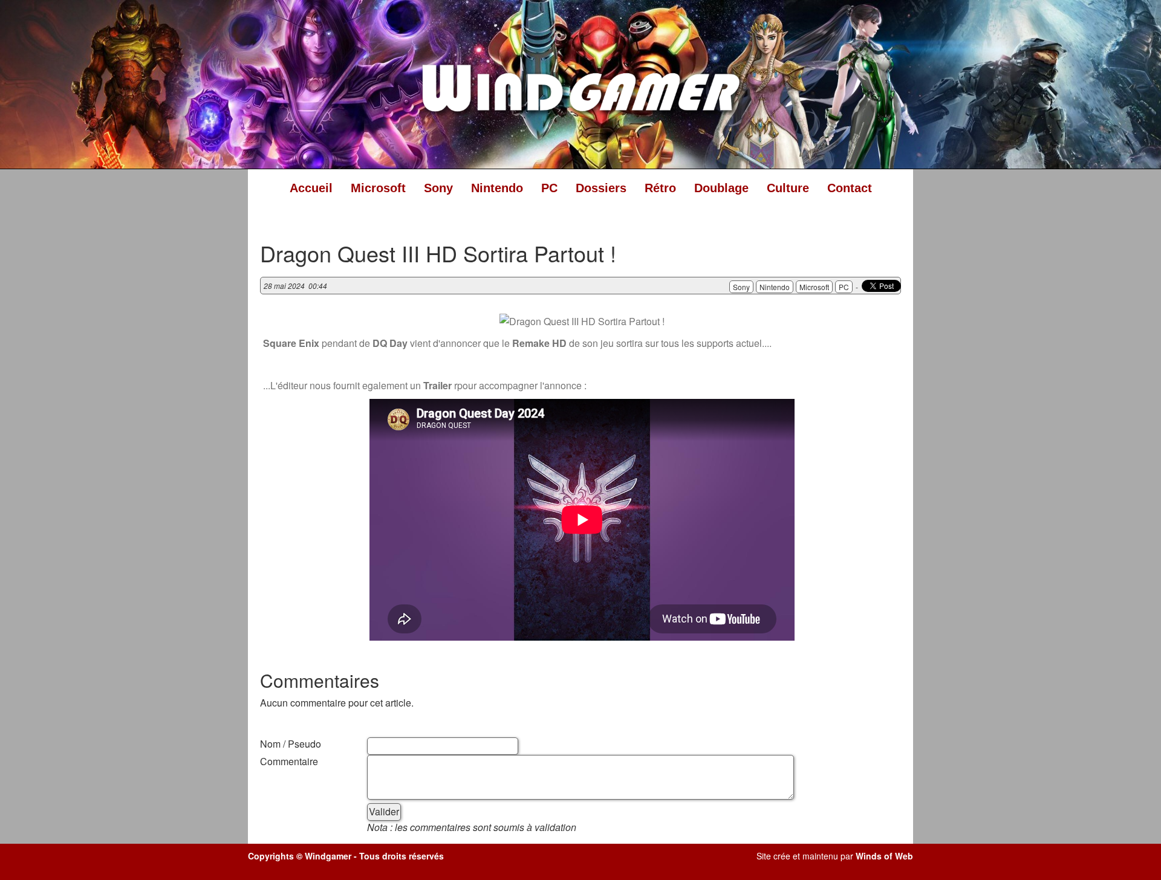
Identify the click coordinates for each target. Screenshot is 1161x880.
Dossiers (601, 188)
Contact (849, 188)
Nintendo (497, 188)
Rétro (660, 188)
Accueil (311, 188)
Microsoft (378, 188)
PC (549, 188)
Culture (788, 188)
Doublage (721, 188)
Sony (438, 188)
